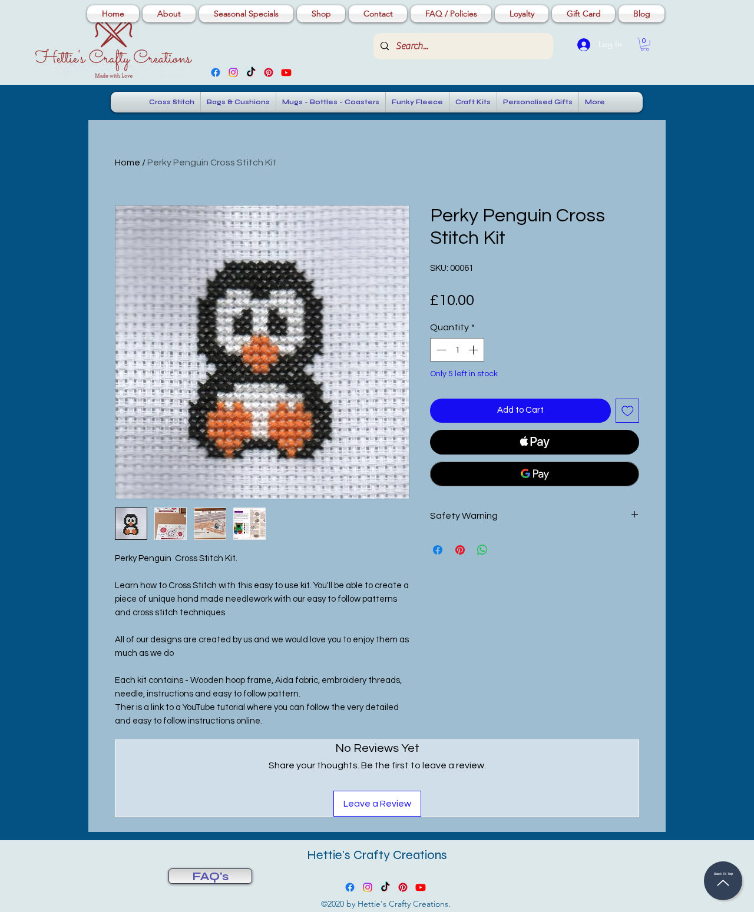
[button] (645, 44)
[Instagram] (233, 72)
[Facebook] (215, 72)
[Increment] (474, 350)
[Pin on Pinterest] (460, 550)
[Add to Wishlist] (628, 411)
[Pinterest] (269, 72)
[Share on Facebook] (438, 550)
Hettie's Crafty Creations (377, 855)
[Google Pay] (534, 474)
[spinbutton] (457, 350)
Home (127, 162)
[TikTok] (251, 72)
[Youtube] (286, 72)
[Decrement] (440, 350)
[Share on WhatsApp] (482, 550)
